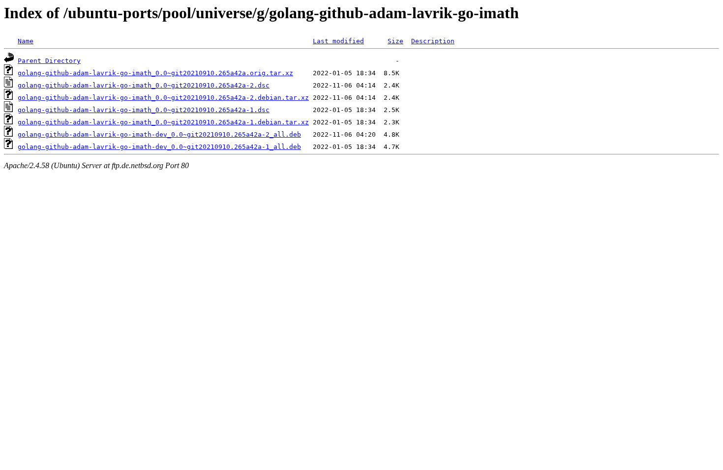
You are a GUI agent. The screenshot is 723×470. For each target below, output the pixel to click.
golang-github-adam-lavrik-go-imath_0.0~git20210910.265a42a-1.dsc (144, 110)
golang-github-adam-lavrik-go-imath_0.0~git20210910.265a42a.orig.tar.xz (155, 73)
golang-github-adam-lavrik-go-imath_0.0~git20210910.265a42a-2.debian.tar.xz (163, 97)
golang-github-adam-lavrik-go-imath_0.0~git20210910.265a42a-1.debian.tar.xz (163, 122)
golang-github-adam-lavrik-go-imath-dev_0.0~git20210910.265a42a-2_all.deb (159, 134)
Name (25, 41)
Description (432, 41)
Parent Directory (49, 60)
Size (395, 41)
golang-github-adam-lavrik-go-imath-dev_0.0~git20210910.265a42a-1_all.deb (159, 146)
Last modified (338, 41)
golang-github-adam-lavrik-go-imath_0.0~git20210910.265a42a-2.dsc (144, 85)
